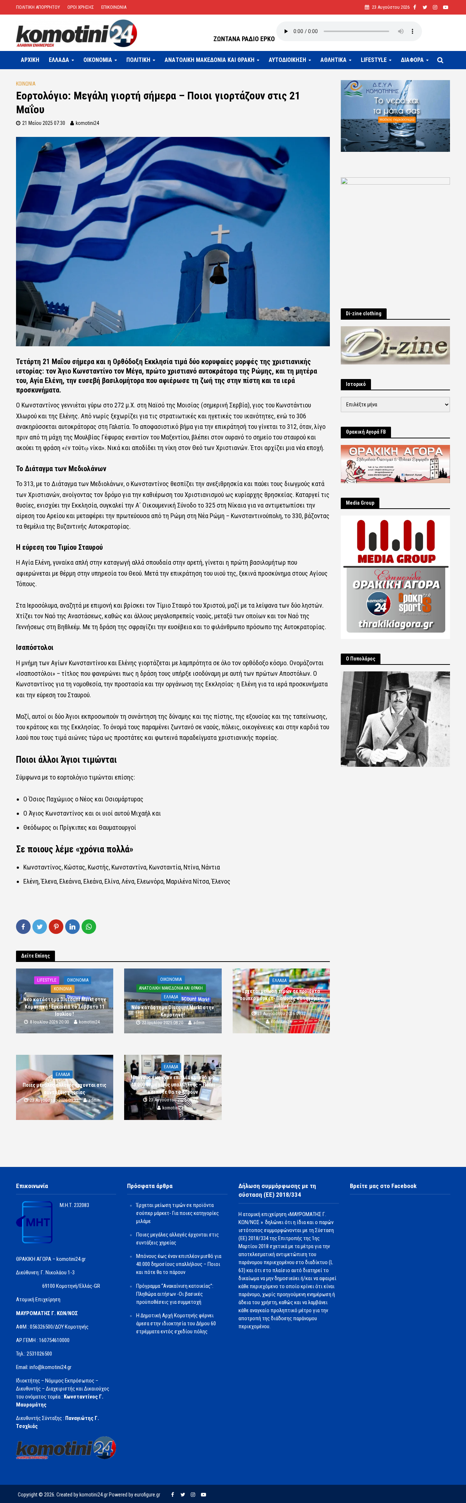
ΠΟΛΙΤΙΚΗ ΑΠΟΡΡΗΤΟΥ (38, 7)
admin (199, 1022)
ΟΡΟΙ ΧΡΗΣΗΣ (80, 7)
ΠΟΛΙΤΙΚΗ (138, 59)
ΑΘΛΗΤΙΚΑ (333, 59)
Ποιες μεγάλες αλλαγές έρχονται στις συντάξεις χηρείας (64, 1088)
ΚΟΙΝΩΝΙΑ (26, 84)
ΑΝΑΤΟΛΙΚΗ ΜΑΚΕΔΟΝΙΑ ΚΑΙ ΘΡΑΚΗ (209, 59)
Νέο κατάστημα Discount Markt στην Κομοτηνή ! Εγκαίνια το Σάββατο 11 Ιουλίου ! (64, 1007)
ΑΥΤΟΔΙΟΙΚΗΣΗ (287, 59)
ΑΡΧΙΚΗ (30, 59)
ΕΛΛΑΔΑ (59, 59)
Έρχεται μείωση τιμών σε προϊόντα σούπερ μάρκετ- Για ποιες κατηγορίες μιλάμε (281, 998)
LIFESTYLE (374, 59)
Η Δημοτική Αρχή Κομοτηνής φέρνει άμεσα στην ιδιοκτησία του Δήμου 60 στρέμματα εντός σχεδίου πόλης (176, 1323)
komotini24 (87, 123)
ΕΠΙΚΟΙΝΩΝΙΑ (113, 7)
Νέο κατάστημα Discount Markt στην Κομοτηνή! (172, 1011)
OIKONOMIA (97, 59)
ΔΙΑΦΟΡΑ (412, 59)
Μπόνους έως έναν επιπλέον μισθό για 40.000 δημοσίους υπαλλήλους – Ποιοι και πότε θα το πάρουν (173, 1084)
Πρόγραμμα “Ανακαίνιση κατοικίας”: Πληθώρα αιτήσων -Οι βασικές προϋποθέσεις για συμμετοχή (174, 1294)
